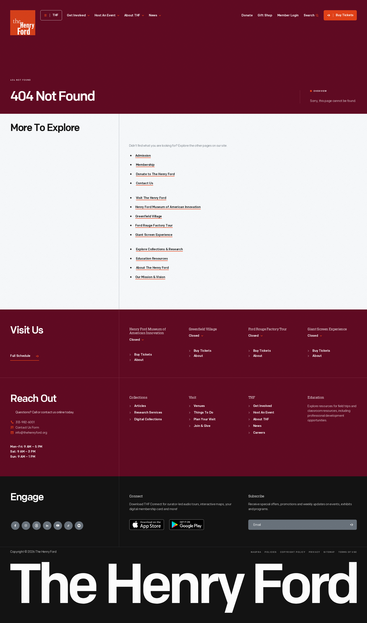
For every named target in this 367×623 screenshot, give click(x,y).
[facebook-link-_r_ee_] (15, 525)
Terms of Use (347, 552)
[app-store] (146, 524)
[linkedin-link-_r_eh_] (47, 525)
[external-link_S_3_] (59, 432)
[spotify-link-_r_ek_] (79, 525)
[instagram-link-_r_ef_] (26, 525)
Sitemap (329, 552)
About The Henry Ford (152, 268)
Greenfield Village (148, 216)
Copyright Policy (292, 552)
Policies (271, 552)
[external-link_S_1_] (59, 422)
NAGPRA (256, 552)
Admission (143, 156)
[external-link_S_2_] (59, 427)
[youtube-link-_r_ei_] (58, 525)
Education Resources (152, 258)
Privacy (314, 552)
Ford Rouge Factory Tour (154, 225)
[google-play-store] (186, 524)
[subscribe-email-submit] (352, 525)
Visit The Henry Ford (151, 198)
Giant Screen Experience (153, 235)
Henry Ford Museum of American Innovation (168, 207)
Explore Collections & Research (159, 249)
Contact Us (144, 183)
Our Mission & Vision (150, 277)
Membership (145, 165)
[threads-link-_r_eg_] (36, 525)
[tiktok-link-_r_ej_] (68, 525)
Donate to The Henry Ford (155, 174)
